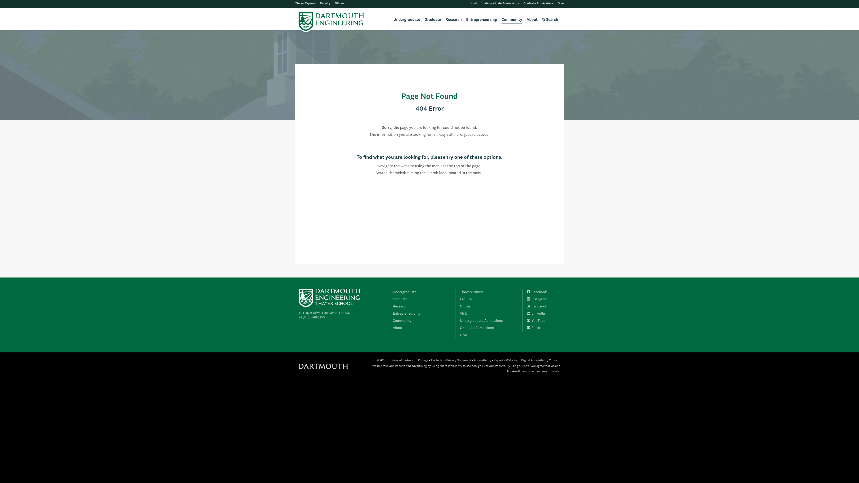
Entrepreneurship (481, 20)
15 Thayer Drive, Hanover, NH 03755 (324, 313)
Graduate (433, 20)
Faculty (325, 3)
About (532, 20)
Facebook (539, 292)
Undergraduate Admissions (500, 3)
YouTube (538, 321)
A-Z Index (437, 360)
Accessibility (482, 360)
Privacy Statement (458, 360)
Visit (473, 3)
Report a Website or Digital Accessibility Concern (527, 360)
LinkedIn (538, 314)
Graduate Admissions (538, 3)
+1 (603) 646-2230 (312, 317)
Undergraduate (406, 20)
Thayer (305, 3)
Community (512, 20)
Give (561, 3)
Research (453, 20)
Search (551, 20)
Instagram (539, 299)
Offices (339, 3)
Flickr (536, 328)
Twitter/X (539, 306)
